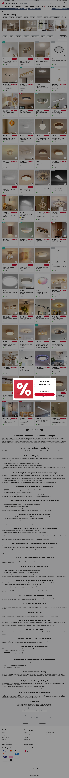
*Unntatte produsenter (45, 396)
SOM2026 (44, 391)
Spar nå (44, 394)
